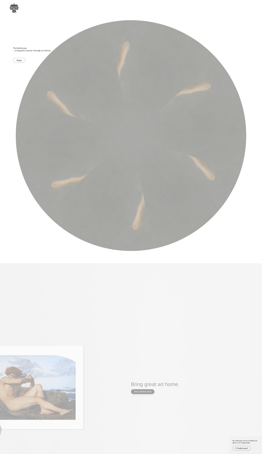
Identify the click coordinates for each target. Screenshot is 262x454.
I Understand (241, 448)
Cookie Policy (245, 443)
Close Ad (248, 277)
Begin (19, 60)
